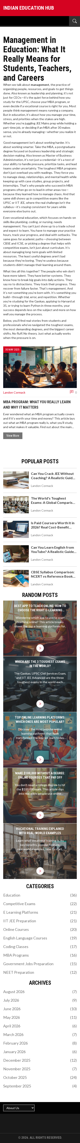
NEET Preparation (40, 972)
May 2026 (40, 1017)
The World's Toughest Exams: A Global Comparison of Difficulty (54, 502)
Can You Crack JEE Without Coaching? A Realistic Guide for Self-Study (52, 477)
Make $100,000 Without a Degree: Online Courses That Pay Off (40, 775)
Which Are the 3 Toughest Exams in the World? (40, 664)
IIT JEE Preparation (40, 921)
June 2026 (40, 1009)
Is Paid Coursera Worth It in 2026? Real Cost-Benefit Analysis (52, 527)
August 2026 (40, 991)
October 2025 (40, 1077)
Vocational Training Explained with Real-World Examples (40, 831)
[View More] (40, 648)
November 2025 (40, 1069)
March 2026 (40, 1034)
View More (12, 435)
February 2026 (40, 1043)
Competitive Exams (40, 903)
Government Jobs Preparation (40, 964)
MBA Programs (40, 955)
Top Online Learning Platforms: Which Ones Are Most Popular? (40, 720)
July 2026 (40, 1000)
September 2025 (40, 1086)
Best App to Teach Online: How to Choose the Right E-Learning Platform (40, 608)
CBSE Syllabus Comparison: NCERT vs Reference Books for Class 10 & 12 (52, 576)
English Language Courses (40, 938)
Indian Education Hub (28, 8)
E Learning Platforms (40, 912)
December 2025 (40, 1060)
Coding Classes (40, 946)
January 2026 (40, 1051)
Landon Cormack (14, 392)
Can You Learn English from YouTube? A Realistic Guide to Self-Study (52, 551)
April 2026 (40, 1026)
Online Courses (40, 929)
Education (40, 895)
